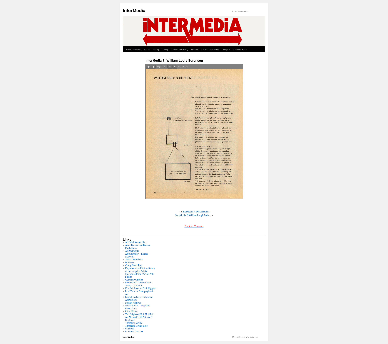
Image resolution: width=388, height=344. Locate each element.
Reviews (194, 49)
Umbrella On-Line (134, 331)
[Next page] (153, 66)
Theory (165, 49)
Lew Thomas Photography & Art (139, 292)
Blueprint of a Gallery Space (234, 49)
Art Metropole (132, 250)
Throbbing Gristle (133, 322)
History (156, 49)
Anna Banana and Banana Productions (137, 246)
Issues (147, 49)
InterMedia (134, 10)
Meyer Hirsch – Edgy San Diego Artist (137, 307)
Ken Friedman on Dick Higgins (140, 288)
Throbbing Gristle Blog (136, 325)
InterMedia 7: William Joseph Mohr (192, 215)
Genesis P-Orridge (134, 279)
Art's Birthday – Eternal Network (136, 255)
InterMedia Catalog (179, 49)
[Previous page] (148, 66)
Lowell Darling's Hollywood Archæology (138, 298)
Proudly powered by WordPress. (246, 337)
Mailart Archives (133, 302)
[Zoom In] (174, 66)
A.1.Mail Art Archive (135, 242)
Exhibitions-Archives (210, 49)
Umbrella (129, 328)
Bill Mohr (130, 262)
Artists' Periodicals (134, 259)
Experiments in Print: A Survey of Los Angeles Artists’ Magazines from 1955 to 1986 (140, 270)
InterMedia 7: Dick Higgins (195, 211)
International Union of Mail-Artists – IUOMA (138, 284)
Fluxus (128, 276)
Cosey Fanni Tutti (133, 265)
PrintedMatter (131, 311)
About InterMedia (133, 49)
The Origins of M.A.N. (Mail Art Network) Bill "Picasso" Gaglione (139, 316)
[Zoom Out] (169, 66)
